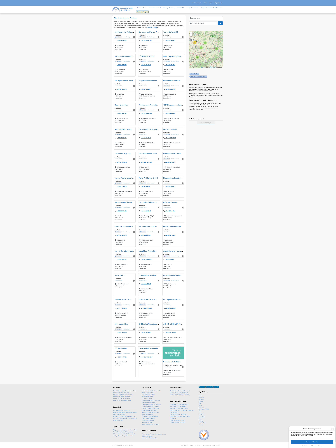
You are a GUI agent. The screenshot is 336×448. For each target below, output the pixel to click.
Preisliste (197, 445)
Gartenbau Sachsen (147, 398)
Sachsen (202, 89)
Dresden (120, 72)
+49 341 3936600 (122, 89)
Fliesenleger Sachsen (148, 420)
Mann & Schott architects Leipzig (127, 251)
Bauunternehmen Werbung (121, 393)
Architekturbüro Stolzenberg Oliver (176, 275)
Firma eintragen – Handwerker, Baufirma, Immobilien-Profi (182, 411)
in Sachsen (140, 22)
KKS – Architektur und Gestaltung (127, 56)
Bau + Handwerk (141, 8)
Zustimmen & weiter (312, 442)
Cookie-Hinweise (306, 446)
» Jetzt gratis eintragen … (206, 123)
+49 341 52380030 (122, 187)
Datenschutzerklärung (316, 446)
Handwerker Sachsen (148, 393)
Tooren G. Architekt (170, 32)
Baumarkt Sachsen (147, 422)
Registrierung (218, 3)
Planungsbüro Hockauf (172, 153)
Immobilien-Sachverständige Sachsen (198, 76)
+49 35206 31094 (122, 211)
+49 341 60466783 (146, 40)
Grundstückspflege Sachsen (150, 416)
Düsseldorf (202, 417)
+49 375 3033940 (146, 235)
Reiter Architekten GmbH (148, 178)
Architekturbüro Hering (123, 129)
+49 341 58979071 (146, 260)
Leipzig (145, 47)
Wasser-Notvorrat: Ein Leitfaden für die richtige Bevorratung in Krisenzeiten (124, 435)
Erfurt (200, 403)
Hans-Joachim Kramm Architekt (151, 129)
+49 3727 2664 (169, 260)
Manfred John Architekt (172, 226)
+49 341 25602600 (170, 308)
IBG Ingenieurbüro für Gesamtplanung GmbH (180, 299)
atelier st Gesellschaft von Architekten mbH (131, 226)
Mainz (200, 405)
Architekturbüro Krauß (123, 299)
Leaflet (202, 67)
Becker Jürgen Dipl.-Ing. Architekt (127, 202)
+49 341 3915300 (146, 333)
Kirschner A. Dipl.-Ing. (123, 153)
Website (119, 37)
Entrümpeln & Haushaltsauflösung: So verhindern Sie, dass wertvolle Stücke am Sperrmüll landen (125, 418)
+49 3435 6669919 (146, 162)
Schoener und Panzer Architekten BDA (153, 32)
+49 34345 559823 (146, 308)
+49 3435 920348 (122, 138)
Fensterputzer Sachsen (148, 395)
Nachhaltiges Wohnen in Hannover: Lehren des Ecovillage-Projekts (180, 392)
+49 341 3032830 (170, 89)
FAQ (205, 3)
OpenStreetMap (213, 67)
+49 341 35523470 (170, 138)
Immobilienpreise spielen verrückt (179, 395)
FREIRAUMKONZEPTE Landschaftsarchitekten (157, 299)
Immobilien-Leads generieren (178, 414)
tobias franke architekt (171, 80)
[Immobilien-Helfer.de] (122, 9)
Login (210, 3)
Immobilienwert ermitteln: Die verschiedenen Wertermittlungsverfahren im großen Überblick (124, 412)
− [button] (191, 35)
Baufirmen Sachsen (147, 414)
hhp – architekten (121, 324)
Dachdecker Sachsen (148, 396)
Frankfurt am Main (204, 409)
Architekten (134, 22)
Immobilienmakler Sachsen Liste (151, 391)
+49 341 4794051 (170, 65)
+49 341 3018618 (170, 187)
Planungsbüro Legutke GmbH (174, 178)
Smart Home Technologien (149, 438)
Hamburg (201, 397)
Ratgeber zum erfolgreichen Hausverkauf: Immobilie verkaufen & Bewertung (125, 431)
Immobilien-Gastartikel (186, 445)
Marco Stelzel (120, 275)
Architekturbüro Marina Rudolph (127, 32)
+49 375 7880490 (122, 308)
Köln (200, 419)
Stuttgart (201, 401)
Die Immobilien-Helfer (126, 445)
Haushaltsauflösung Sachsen (150, 412)
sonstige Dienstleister (192, 8)
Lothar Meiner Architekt (147, 275)
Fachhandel (180, 8)
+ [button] (191, 33)
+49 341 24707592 (122, 357)
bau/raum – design (170, 129)
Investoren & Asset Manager (121, 398)
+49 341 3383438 (122, 162)
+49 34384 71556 (146, 284)
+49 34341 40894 (122, 40)
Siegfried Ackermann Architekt (150, 80)
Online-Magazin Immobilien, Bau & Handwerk (180, 417)
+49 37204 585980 (146, 357)
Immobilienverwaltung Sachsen (151, 400)
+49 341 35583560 (146, 113)
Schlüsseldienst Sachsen (149, 402)
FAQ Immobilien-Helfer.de (177, 420)
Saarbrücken (202, 415)
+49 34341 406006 (170, 333)
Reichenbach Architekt (171, 361)
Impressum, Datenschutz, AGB (212, 445)
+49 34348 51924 (170, 211)
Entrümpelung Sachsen (148, 418)
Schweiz (216, 387)
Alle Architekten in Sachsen (125, 18)
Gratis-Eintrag (126, 37)
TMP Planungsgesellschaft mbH (175, 105)
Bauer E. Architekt (121, 105)
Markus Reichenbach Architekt (126, 178)
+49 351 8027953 (122, 65)
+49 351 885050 (145, 187)
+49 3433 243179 (170, 162)
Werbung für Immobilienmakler (179, 408)
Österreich (202, 387)
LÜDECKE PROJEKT (147, 56)
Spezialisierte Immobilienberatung (122, 395)
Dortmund (201, 407)
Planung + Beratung (168, 8)
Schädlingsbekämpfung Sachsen (151, 404)
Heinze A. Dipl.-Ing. (170, 202)
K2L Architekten (121, 348)
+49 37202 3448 (145, 89)
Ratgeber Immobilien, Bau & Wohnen (211, 8)
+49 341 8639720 (170, 113)
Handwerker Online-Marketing (121, 396)
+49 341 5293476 (122, 260)
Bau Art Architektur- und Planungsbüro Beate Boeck (158, 202)
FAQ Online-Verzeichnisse (177, 422)
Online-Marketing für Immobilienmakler (124, 391)
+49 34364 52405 (170, 235)
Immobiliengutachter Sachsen (150, 406)
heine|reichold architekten (148, 348)
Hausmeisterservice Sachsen (150, 424)
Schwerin (201, 413)
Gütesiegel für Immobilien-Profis (179, 404)
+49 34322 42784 (122, 113)
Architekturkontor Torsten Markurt (151, 153)
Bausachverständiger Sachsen (150, 408)
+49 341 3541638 (146, 65)
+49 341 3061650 (122, 235)
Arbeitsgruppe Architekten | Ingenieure (153, 105)
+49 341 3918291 (146, 138)
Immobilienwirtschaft (155, 8)
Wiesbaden (202, 423)
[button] (332, 429)
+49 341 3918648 (170, 40)
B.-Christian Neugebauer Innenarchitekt (154, 324)
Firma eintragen (142, 12)
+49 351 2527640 (122, 333)
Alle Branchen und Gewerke (178, 406)
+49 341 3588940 (146, 211)
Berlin (200, 395)
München (201, 399)
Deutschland (118, 49)
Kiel (200, 411)
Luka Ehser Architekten (148, 251)
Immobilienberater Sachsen (149, 410)
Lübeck (201, 425)
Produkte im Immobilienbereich (122, 400)
